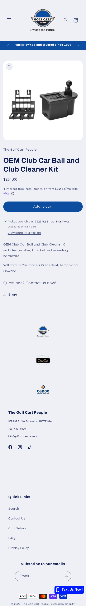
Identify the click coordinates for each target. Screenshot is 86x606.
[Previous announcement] (8, 45)
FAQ (11, 538)
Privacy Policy (18, 548)
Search (13, 508)
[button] (9, 20)
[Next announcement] (78, 45)
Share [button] (12, 294)
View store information (24, 232)
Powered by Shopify (62, 604)
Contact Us (16, 518)
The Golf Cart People (35, 604)
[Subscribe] (66, 576)
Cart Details (17, 528)
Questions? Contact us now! (29, 283)
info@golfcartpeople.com (22, 436)
